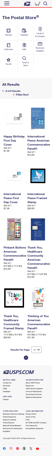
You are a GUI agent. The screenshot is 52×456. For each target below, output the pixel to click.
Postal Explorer (8, 423)
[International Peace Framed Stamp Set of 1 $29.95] (37, 176)
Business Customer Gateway (13, 414)
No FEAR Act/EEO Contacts (36, 423)
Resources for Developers (12, 428)
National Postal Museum (12, 425)
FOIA (27, 420)
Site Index (6, 386)
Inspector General (9, 420)
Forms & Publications (34, 391)
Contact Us (7, 383)
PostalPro (6, 431)
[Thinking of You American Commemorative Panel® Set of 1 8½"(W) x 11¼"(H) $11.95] (37, 298)
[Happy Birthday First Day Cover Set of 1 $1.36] (14, 118)
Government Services (34, 394)
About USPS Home (33, 383)
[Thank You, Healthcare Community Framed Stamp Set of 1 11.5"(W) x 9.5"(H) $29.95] (14, 298)
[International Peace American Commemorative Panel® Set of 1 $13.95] (37, 118)
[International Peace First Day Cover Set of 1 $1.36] (14, 176)
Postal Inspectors (9, 417)
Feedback (6, 391)
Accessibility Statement (34, 428)
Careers (6, 399)
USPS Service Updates (34, 388)
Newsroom (30, 386)
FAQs (5, 388)
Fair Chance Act (31, 425)
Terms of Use (30, 417)
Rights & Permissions (34, 397)
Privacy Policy (31, 414)
